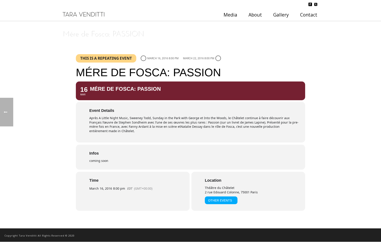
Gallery (281, 15)
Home (263, 45)
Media (230, 15)
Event (274, 45)
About (255, 15)
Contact (308, 15)
